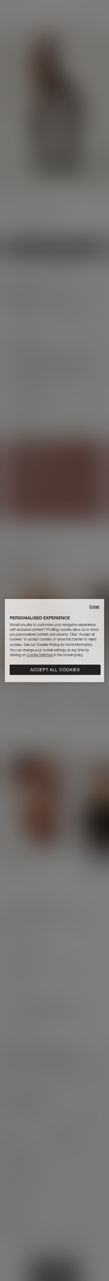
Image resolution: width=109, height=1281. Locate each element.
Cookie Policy (48, 644)
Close (94, 606)
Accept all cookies (55, 669)
